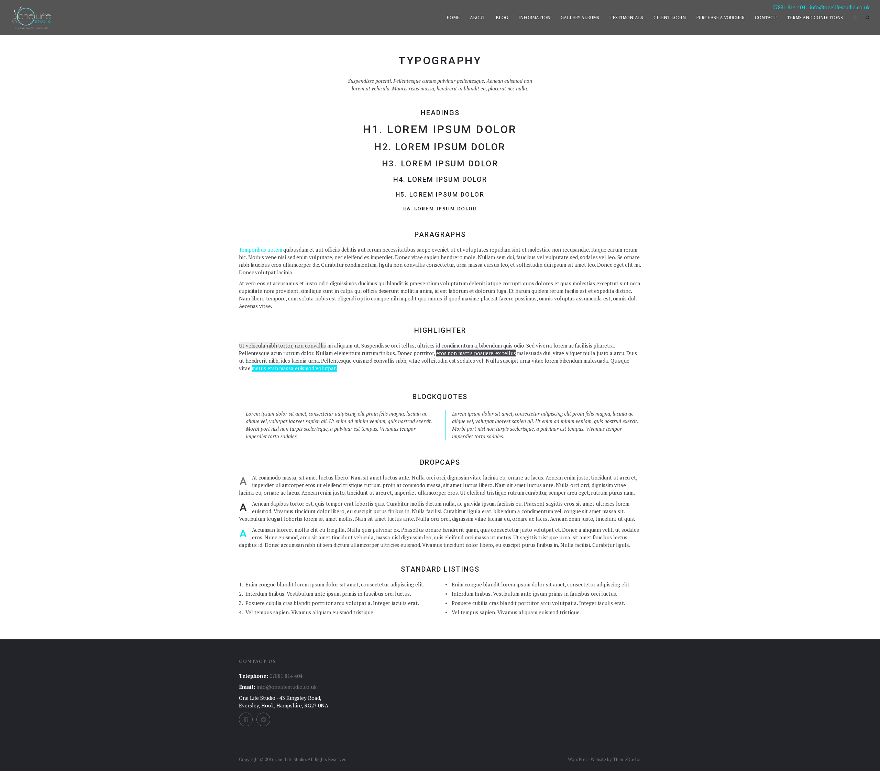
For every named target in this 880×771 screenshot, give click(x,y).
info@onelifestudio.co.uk (840, 7)
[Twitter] (263, 719)
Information (534, 17)
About (477, 17)
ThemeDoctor (627, 759)
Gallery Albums (580, 17)
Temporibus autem (260, 249)
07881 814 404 (788, 7)
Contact (766, 17)
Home (453, 17)
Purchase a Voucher (720, 17)
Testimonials (626, 17)
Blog (502, 17)
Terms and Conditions (815, 17)
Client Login (669, 17)
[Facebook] (246, 719)
